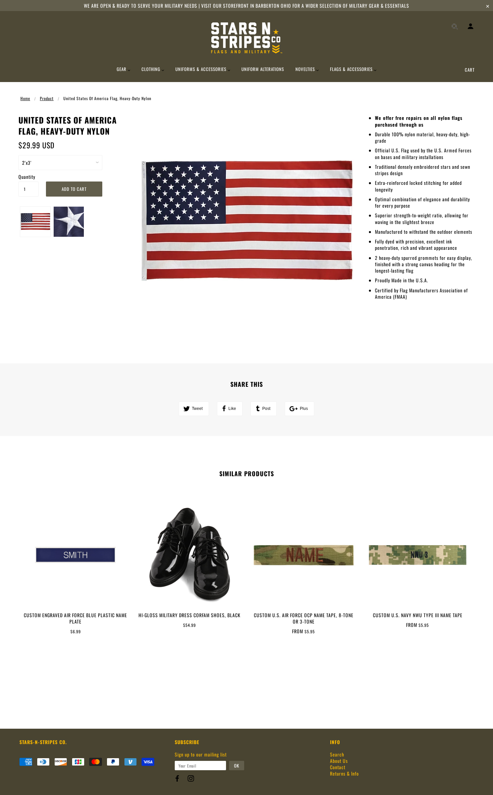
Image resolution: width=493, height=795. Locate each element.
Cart (470, 69)
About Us (339, 760)
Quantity (26, 176)
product (47, 98)
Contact (337, 767)
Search (337, 754)
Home (25, 98)
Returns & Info (344, 773)
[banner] (246, 38)
